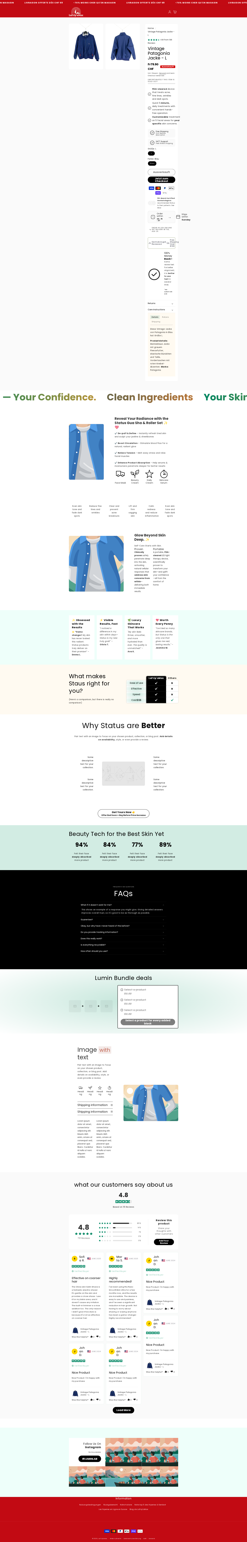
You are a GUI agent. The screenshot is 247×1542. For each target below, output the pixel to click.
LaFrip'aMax (102, 1538)
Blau (152, 163)
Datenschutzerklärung (132, 1538)
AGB (144, 1538)
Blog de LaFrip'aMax (139, 1509)
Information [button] (124, 1498)
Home (151, 28)
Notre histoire (126, 1505)
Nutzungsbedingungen (90, 1505)
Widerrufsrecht (115, 1538)
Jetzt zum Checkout (161, 180)
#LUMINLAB (89, 1459)
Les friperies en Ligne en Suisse (113, 1509)
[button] (175, 12)
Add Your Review (164, 1242)
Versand (162, 73)
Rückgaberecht (110, 1505)
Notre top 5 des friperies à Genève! (150, 1505)
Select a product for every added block (147, 1022)
